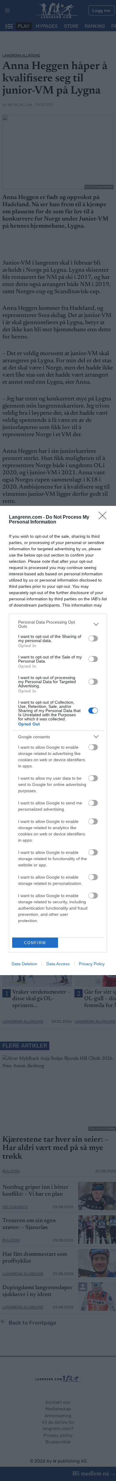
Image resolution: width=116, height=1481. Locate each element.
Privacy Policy (92, 963)
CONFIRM (35, 943)
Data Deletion (24, 963)
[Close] (104, 517)
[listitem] (58, 624)
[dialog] (58, 740)
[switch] (93, 638)
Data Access (58, 963)
